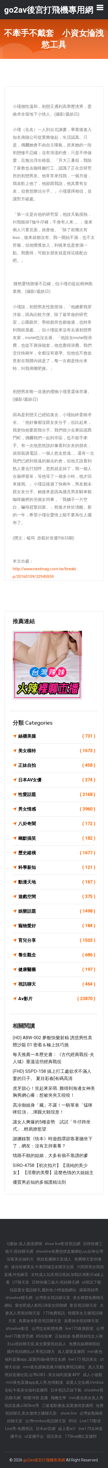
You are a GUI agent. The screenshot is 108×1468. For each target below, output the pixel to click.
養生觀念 (56, 954)
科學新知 (56, 867)
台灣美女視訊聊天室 (52, 1297)
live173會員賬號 (79, 1328)
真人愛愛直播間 (71, 1351)
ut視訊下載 (91, 1282)
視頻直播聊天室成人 (54, 1259)
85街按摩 (44, 1336)
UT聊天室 (20, 1282)
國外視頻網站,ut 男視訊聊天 (31, 1351)
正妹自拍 (56, 765)
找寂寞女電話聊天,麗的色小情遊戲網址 (43, 1290)
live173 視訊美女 (82, 1359)
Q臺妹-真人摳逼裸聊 (24, 1243)
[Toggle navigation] (100, 7)
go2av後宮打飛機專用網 (44, 1460)
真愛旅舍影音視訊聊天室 (40, 1321)
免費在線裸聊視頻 (84, 1344)
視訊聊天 (56, 984)
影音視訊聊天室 (83, 1305)
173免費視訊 (54, 1313)
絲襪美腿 (56, 736)
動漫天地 (56, 882)
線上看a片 (67, 1428)
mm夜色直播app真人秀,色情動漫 (34, 1382)
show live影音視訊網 (62, 1243)
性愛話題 (56, 794)
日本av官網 (45, 1428)
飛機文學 (58, 1398)
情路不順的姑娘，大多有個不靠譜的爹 (50, 1155)
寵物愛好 (56, 925)
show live (69, 1413)
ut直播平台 (34, 1436)
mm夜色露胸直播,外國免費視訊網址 (54, 1367)
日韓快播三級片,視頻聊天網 (55, 1282)
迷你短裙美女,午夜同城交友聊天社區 (42, 1267)
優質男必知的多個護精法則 (39, 1182)
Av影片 (56, 998)
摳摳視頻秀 (89, 1290)
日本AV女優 (56, 779)
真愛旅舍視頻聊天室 (81, 1321)
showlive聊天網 (19, 1297)
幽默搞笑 (56, 838)
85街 (73, 1421)
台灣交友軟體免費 (47, 1328)
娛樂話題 (56, 911)
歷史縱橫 (56, 852)
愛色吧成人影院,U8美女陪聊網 (41, 1305)
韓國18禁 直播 (35, 1398)
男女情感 (56, 809)
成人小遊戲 (92, 1375)
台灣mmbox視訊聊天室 (45, 1421)
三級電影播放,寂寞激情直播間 (67, 1405)
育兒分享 (56, 940)
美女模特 (56, 750)
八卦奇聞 (56, 823)
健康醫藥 (56, 969)
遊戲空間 (56, 896)
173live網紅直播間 (81, 1436)
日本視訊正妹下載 (65, 1390)
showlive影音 (17, 1328)
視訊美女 (54, 1436)
